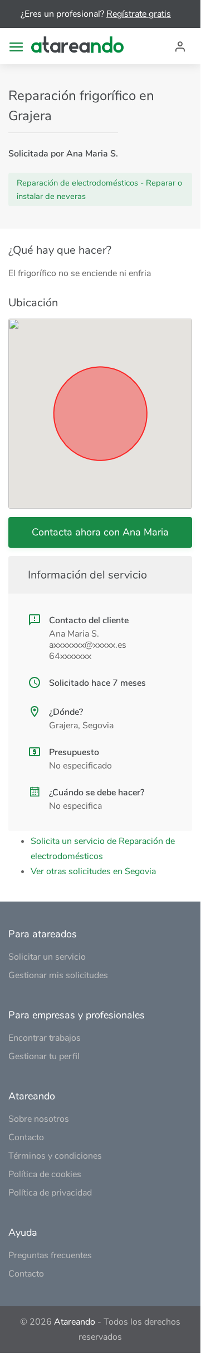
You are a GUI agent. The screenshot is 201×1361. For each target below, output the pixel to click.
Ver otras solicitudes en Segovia (93, 871)
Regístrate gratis (138, 14)
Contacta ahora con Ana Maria (100, 532)
